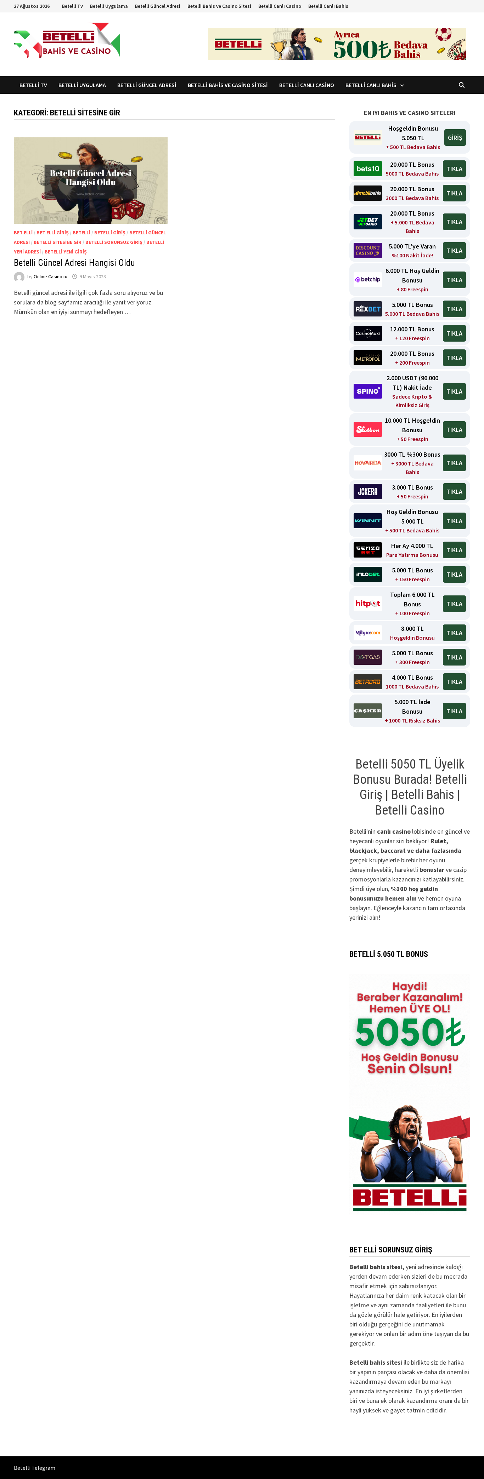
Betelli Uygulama (109, 6)
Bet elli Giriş (52, 232)
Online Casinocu (50, 276)
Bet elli (23, 232)
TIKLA (454, 169)
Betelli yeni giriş (66, 252)
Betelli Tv (72, 6)
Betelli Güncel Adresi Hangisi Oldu (74, 263)
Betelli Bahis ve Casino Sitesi (219, 6)
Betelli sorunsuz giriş (113, 242)
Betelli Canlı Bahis (328, 6)
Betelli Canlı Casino (279, 6)
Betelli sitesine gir (57, 242)
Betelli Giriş (109, 232)
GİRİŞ (455, 137)
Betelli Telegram (34, 1467)
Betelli (81, 232)
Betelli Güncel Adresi (157, 6)
